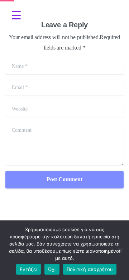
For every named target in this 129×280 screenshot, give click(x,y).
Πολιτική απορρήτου (90, 269)
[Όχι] (120, 250)
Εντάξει (28, 269)
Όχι (52, 269)
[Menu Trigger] (16, 15)
